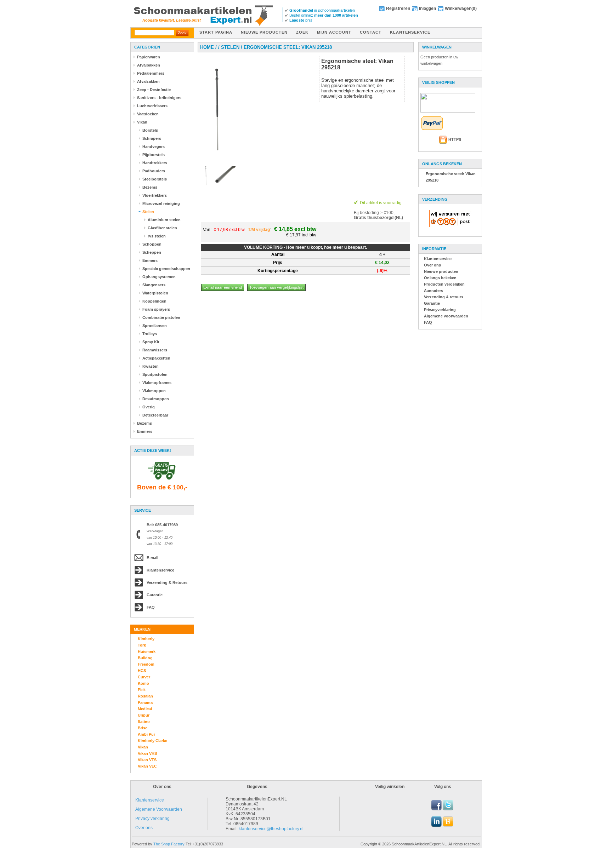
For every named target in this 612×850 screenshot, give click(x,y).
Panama (145, 702)
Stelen (230, 47)
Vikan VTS (147, 760)
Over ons (432, 265)
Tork (142, 645)
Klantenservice (410, 32)
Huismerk (146, 651)
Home (207, 47)
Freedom (146, 664)
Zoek (302, 32)
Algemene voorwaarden (446, 316)
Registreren (398, 8)
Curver (144, 677)
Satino (144, 721)
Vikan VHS (147, 753)
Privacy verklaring (152, 818)
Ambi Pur (146, 734)
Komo (143, 683)
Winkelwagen (458, 8)
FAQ (151, 607)
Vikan (143, 747)
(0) (474, 8)
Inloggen (427, 8)
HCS (142, 670)
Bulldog (145, 658)
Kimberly (146, 639)
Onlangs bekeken (440, 278)
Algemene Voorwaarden (158, 809)
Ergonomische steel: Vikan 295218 (288, 47)
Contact (370, 32)
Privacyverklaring (440, 310)
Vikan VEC (147, 766)
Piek (142, 690)
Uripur (143, 715)
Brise (142, 728)
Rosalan (145, 696)
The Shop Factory (169, 844)
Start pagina (215, 32)
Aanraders (433, 290)
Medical (145, 709)
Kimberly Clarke (152, 741)
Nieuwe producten (264, 32)
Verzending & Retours (167, 582)
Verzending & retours (443, 297)
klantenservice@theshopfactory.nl (271, 828)
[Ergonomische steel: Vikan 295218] (216, 160)
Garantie (155, 595)
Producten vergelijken (444, 284)
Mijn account (334, 32)
